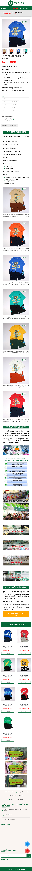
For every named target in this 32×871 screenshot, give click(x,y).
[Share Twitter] (6, 120)
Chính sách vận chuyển (16, 799)
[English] (17, 9)
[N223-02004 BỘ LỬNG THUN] (24, 694)
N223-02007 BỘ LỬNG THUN (7, 676)
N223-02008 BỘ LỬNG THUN (24, 647)
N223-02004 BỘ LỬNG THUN (24, 705)
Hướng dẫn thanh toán (16, 796)
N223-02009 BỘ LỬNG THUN (7, 647)
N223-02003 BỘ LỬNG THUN (7, 734)
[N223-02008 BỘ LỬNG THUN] (24, 636)
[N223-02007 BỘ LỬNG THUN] (8, 665)
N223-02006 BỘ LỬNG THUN (24, 676)
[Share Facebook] (3, 120)
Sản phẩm (10, 12)
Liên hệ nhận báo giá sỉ (16, 614)
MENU (4, 8)
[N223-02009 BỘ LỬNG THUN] (8, 636)
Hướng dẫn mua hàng (23, 792)
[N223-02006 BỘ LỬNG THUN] (24, 665)
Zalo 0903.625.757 (9, 62)
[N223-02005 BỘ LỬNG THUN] (8, 694)
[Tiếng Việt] (14, 9)
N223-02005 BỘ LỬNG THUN (7, 705)
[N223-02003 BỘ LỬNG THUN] (8, 723)
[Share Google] (10, 120)
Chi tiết (4, 126)
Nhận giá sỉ (8, 653)
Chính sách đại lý (8, 792)
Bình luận (13, 126)
